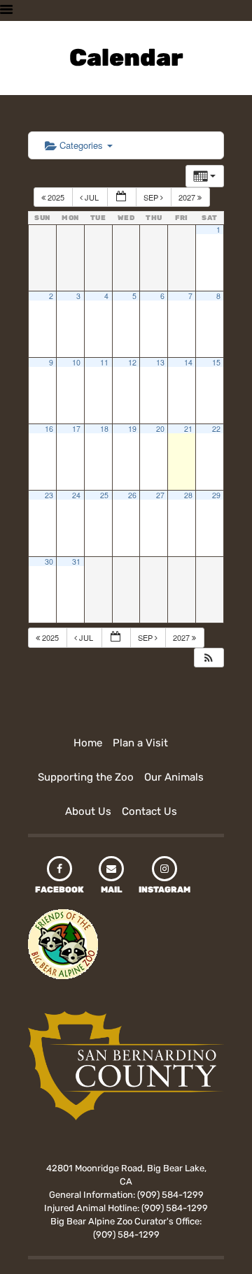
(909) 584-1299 (170, 1194)
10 (76, 362)
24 (76, 495)
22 (216, 429)
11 (104, 362)
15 (216, 362)
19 (132, 429)
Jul (92, 197)
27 (160, 495)
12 (132, 362)
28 (188, 495)
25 (104, 495)
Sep (152, 197)
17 (76, 429)
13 (160, 362)
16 (49, 429)
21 (188, 429)
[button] (209, 658)
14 (188, 362)
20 (160, 429)
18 (104, 429)
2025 (56, 197)
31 (76, 561)
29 (216, 495)
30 (49, 561)
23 (49, 495)
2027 (187, 197)
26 (132, 495)
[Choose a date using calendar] (121, 197)
